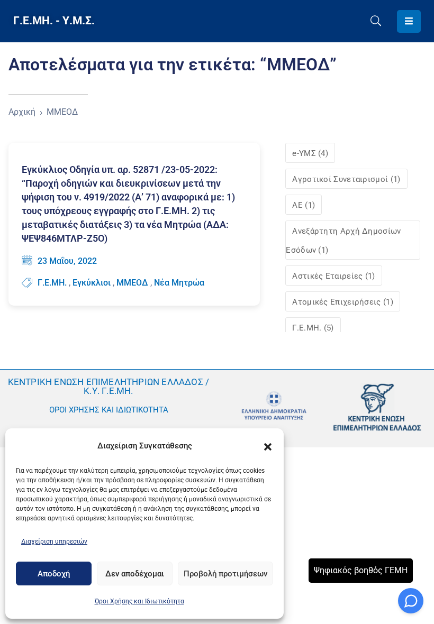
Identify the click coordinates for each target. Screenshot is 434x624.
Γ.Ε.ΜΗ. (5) (312, 328)
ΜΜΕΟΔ (132, 283)
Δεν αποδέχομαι (134, 574)
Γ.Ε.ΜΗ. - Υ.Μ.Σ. (54, 20)
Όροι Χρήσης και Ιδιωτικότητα (139, 601)
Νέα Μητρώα (179, 283)
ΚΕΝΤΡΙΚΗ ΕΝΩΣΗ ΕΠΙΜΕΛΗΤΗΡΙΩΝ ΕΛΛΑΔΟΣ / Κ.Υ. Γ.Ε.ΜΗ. (109, 386)
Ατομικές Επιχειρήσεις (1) (342, 302)
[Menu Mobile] (409, 21)
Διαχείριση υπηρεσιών (54, 541)
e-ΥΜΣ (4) (310, 153)
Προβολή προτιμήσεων (225, 574)
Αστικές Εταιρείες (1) (333, 276)
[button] (268, 446)
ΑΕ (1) (303, 205)
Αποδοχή (54, 574)
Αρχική (21, 112)
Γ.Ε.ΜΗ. (52, 283)
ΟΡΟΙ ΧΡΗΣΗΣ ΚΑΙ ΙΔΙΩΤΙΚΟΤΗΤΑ (108, 410)
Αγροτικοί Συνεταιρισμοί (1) (346, 179)
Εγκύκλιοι (92, 283)
